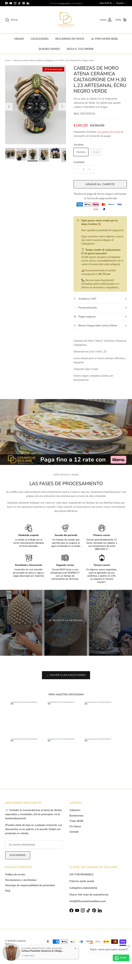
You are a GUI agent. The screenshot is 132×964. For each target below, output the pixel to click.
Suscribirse (18, 855)
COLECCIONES (39, 38)
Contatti (73, 831)
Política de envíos (15, 874)
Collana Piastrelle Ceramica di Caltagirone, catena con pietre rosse (42, 950)
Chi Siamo (75, 826)
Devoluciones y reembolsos (20, 880)
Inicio (7, 60)
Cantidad (79, 162)
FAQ (7, 890)
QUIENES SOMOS (49, 49)
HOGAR (19, 38)
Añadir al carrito (100, 184)
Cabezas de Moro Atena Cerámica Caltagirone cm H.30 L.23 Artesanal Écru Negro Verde (53, 60)
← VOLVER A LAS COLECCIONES (65, 675)
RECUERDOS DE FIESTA (69, 38)
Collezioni (74, 810)
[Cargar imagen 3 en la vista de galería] (35, 104)
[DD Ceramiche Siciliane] (66, 20)
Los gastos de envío (108, 131)
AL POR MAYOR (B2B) (104, 38)
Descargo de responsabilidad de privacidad (30, 885)
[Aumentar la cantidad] (90, 169)
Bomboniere (76, 815)
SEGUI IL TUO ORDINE (80, 49)
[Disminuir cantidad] (77, 169)
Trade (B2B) (76, 821)
